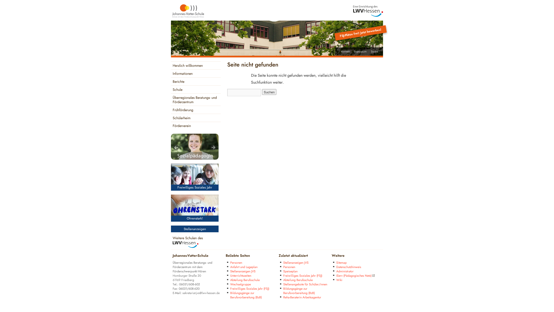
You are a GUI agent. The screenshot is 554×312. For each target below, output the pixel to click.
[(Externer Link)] (368, 11)
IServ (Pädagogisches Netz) (354, 275)
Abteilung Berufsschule (245, 280)
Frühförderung (183, 110)
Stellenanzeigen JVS (243, 271)
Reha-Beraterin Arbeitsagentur (302, 297)
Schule (177, 90)
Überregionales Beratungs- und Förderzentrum (195, 100)
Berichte (178, 82)
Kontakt (345, 51)
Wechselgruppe (240, 284)
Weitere (338, 256)
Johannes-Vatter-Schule (190, 256)
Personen (236, 262)
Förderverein (182, 126)
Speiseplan (290, 271)
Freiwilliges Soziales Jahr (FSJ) (249, 288)
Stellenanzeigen (195, 229)
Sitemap (341, 262)
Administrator (345, 271)
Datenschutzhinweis (348, 267)
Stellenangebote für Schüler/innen (305, 284)
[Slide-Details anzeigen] (195, 147)
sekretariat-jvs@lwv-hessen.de (201, 293)
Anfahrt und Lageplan (244, 267)
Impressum (360, 51)
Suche (374, 51)
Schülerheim (181, 118)
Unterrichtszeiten (240, 275)
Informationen (183, 74)
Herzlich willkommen (188, 66)
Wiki (339, 280)
